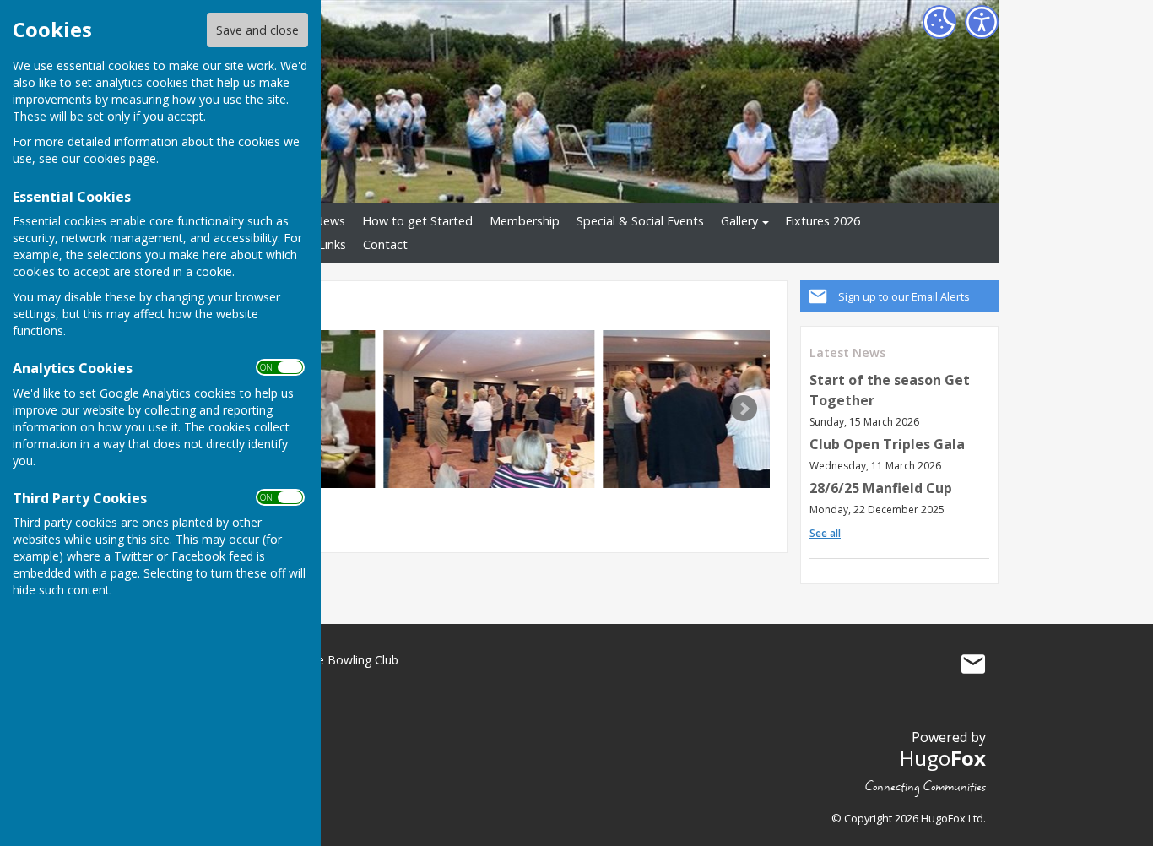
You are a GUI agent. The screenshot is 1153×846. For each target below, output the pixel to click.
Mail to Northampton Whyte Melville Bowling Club (973, 663)
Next (743, 408)
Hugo (943, 758)
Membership (525, 221)
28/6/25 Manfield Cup (880, 488)
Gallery (739, 221)
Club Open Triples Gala (887, 444)
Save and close (257, 30)
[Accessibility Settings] (982, 22)
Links (332, 244)
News (329, 221)
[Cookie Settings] (939, 22)
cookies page (120, 158)
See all (825, 533)
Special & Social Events (640, 221)
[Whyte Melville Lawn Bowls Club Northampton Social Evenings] (488, 409)
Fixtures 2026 (822, 221)
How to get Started (417, 221)
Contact (385, 244)
